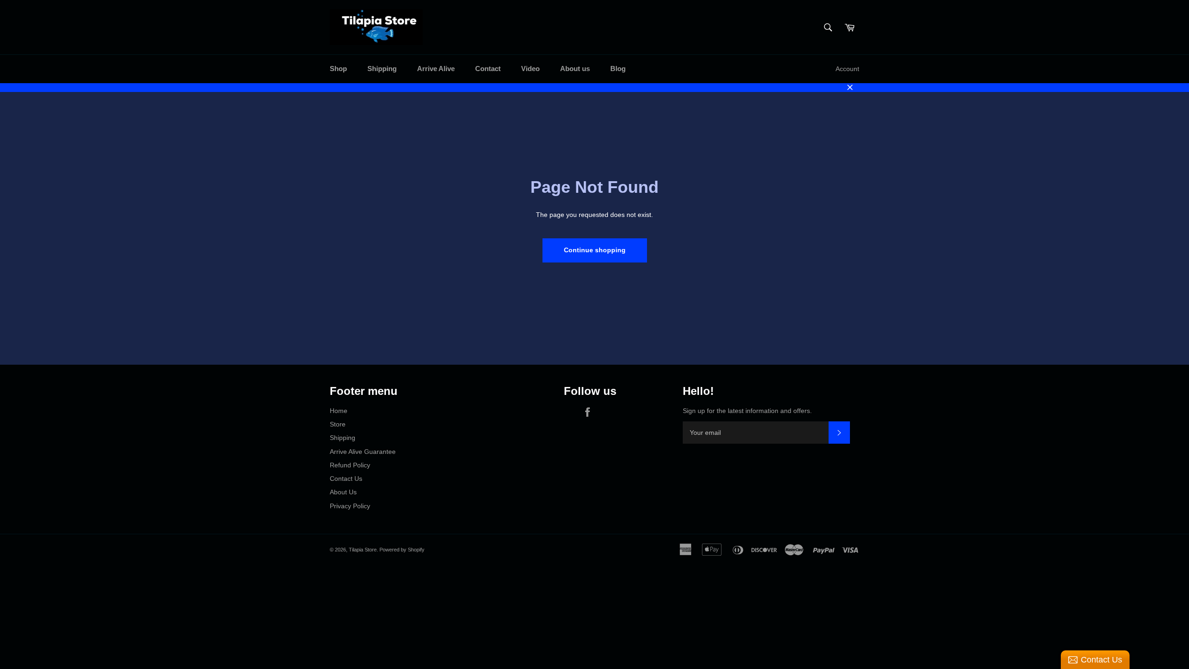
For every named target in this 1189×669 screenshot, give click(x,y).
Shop (338, 68)
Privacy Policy (350, 506)
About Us (343, 492)
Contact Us (346, 478)
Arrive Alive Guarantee (363, 451)
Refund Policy (350, 465)
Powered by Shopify (402, 549)
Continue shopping (595, 250)
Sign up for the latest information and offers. (747, 410)
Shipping (382, 68)
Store (338, 424)
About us (575, 68)
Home (338, 410)
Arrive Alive (436, 68)
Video (530, 68)
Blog (618, 68)
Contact (488, 68)
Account (847, 68)
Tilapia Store (363, 549)
